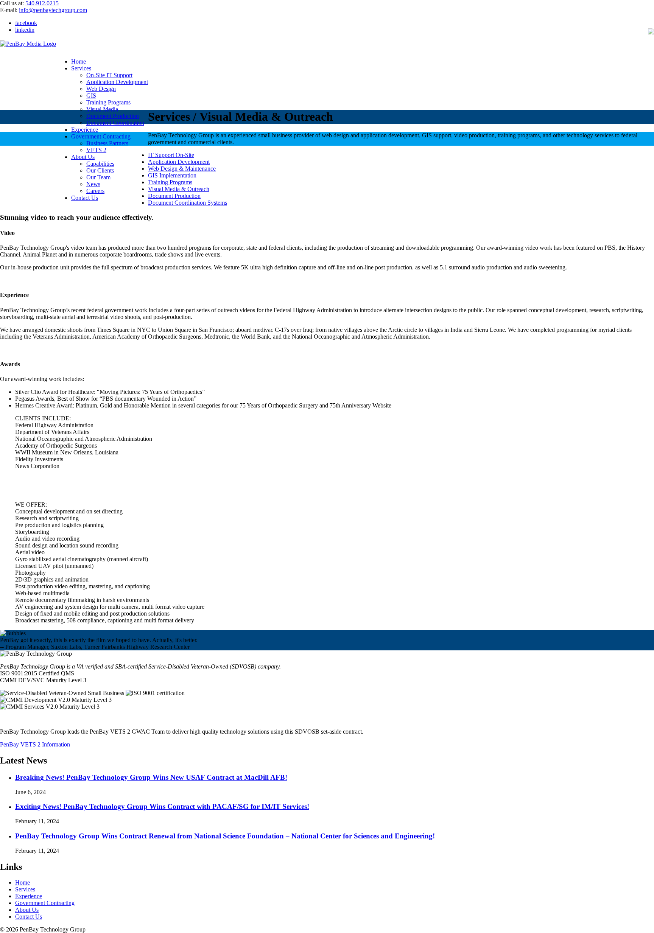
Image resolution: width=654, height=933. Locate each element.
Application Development (117, 82)
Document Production (112, 116)
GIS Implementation (172, 175)
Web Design (101, 89)
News (93, 184)
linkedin (24, 29)
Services (81, 68)
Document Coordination (115, 123)
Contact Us (84, 197)
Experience (84, 129)
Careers (95, 191)
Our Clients (100, 170)
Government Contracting (101, 136)
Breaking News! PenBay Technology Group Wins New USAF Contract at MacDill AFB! (151, 777)
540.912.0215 (42, 3)
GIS (91, 95)
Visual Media (102, 109)
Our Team (98, 177)
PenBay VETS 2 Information (35, 744)
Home (78, 61)
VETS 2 (96, 150)
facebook (26, 23)
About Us (83, 157)
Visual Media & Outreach (178, 189)
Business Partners (107, 143)
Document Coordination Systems (187, 202)
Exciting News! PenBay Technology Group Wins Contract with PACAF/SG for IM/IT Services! (162, 806)
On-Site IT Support (109, 75)
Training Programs (108, 102)
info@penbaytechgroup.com (53, 10)
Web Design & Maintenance (182, 168)
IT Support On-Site (171, 155)
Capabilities (100, 163)
